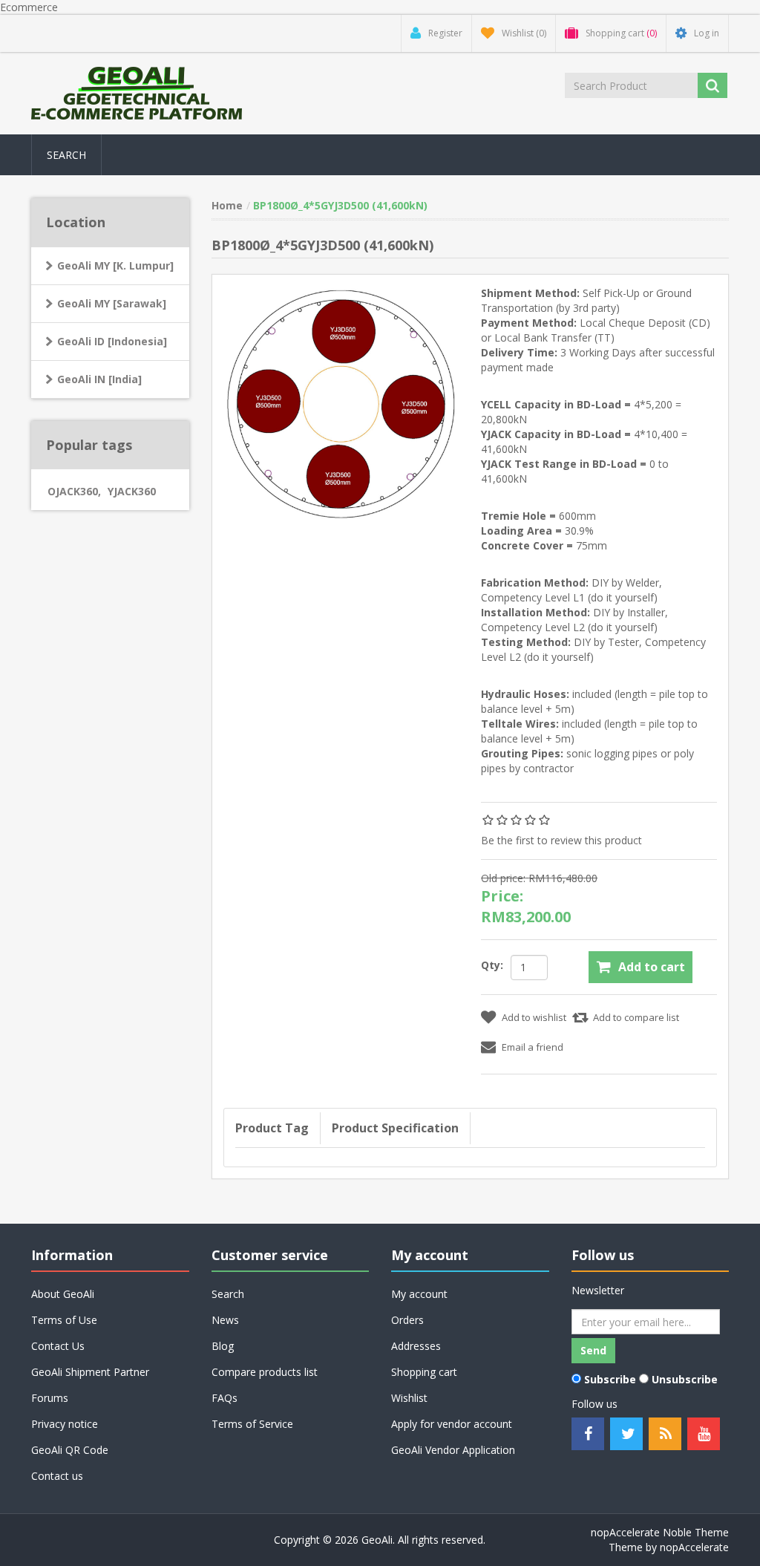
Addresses (416, 1346)
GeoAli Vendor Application (453, 1450)
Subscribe (610, 1379)
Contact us (57, 1476)
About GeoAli (62, 1294)
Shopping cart (424, 1372)
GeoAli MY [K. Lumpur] (115, 265)
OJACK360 (74, 491)
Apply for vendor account (451, 1424)
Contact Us (58, 1346)
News (225, 1320)
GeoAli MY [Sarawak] (111, 303)
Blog (223, 1346)
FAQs (225, 1398)
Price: (502, 896)
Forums (49, 1398)
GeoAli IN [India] (99, 379)
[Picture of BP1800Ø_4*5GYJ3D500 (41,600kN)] (341, 402)
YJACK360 (132, 491)
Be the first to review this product (561, 840)
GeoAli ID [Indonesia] (112, 341)
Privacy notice (64, 1424)
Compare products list (265, 1372)
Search (66, 155)
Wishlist (409, 1398)
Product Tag (272, 1128)
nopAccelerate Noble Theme (660, 1532)
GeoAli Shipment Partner (90, 1372)
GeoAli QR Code (69, 1450)
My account (419, 1294)
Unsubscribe (685, 1379)
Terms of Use (64, 1320)
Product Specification (395, 1128)
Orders (407, 1320)
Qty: (492, 965)
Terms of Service (252, 1424)
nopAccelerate (694, 1547)
